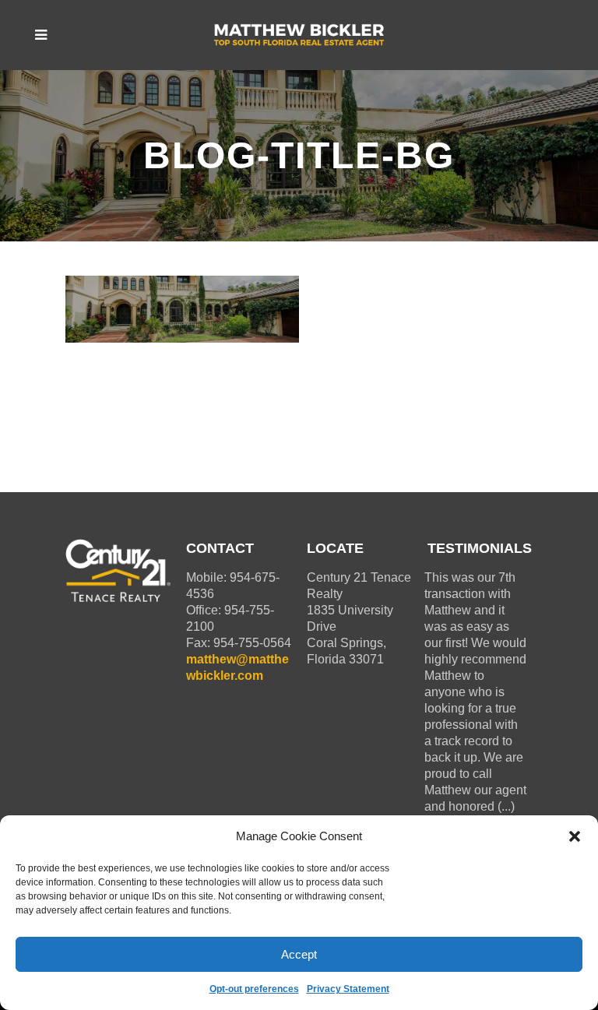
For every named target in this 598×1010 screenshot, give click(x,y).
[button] (574, 836)
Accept (299, 954)
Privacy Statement (348, 989)
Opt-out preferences (254, 989)
